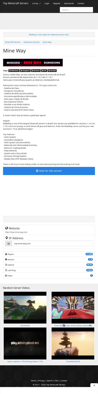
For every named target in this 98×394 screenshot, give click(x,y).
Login (46, 3)
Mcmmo (36, 71)
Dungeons (26, 71)
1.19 (90, 259)
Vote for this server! (50, 171)
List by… (35, 3)
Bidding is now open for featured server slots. (49, 34)
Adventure (15, 71)
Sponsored (69, 3)
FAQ (56, 380)
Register (56, 3)
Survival (53, 71)
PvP (44, 71)
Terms (33, 380)
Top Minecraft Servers (15, 3)
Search (50, 380)
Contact (80, 3)
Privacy (41, 380)
